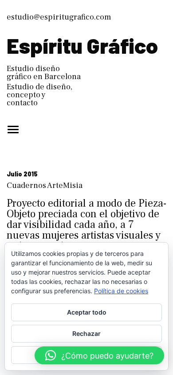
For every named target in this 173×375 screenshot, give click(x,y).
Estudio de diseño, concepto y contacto (39, 95)
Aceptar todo (86, 312)
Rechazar (86, 333)
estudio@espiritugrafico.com (59, 17)
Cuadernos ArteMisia (45, 185)
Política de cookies (121, 291)
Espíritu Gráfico (82, 45)
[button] (99, 355)
